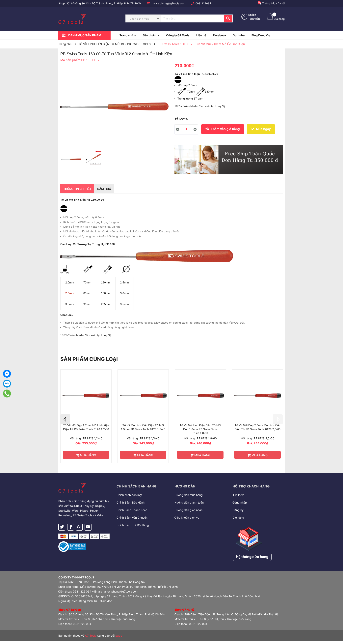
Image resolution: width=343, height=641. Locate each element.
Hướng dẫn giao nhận (188, 510)
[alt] (228, 159)
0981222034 (203, 3)
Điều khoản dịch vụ (186, 517)
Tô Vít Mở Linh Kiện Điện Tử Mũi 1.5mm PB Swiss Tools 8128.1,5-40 (143, 427)
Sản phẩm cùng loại (89, 359)
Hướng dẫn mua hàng (188, 495)
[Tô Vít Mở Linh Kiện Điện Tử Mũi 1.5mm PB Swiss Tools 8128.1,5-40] (143, 396)
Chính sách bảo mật (129, 495)
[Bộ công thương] (72, 546)
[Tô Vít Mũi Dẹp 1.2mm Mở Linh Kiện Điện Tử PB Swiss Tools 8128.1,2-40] (86, 396)
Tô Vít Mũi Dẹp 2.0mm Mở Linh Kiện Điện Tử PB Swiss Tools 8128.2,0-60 (257, 427)
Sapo (118, 635)
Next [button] (278, 419)
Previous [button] (65, 419)
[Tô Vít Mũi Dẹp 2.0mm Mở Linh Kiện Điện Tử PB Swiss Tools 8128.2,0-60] (257, 396)
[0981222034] (7, 393)
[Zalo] (7, 384)
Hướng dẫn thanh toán (189, 502)
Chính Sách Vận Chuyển (132, 517)
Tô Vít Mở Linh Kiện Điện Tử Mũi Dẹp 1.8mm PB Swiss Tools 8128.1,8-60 (200, 429)
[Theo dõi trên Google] (79, 527)
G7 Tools (90, 635)
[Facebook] (7, 374)
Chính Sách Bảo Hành (131, 502)
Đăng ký (238, 510)
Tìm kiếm (238, 495)
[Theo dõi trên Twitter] (61, 527)
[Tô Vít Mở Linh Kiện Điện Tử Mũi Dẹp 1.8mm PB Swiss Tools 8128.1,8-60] (200, 396)
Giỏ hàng (238, 517)
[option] (71, 160)
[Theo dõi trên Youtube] (88, 527)
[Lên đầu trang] (336, 622)
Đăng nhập (240, 502)
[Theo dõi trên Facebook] (70, 527)
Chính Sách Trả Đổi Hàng (133, 525)
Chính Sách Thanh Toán (132, 510)
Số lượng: (181, 118)
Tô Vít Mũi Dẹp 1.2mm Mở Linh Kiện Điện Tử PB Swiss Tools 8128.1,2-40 (86, 427)
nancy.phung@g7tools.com (168, 3)
